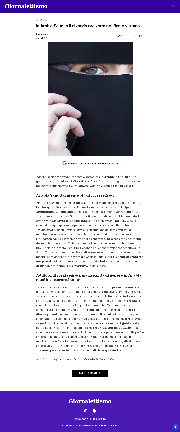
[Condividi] (120, 36)
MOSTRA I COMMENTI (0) (90, 373)
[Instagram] (86, 411)
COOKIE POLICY (99, 419)
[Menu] (173, 6)
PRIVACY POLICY (81, 419)
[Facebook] (94, 411)
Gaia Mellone (42, 34)
